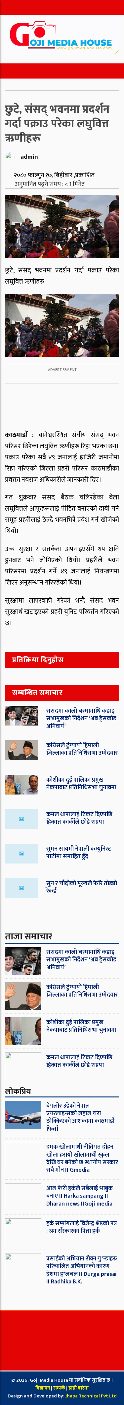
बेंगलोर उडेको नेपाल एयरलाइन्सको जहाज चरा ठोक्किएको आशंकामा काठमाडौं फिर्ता (80, 1117)
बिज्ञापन (42, 1388)
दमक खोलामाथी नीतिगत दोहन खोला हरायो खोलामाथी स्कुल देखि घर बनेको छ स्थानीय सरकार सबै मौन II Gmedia (82, 1158)
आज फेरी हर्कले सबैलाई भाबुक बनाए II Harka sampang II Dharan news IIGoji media (79, 1196)
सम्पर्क (59, 1388)
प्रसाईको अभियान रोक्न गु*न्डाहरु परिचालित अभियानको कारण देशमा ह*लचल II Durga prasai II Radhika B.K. (81, 1270)
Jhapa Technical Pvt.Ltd (91, 1396)
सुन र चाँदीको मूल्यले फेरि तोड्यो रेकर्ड (81, 887)
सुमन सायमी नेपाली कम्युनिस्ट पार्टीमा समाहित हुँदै (78, 853)
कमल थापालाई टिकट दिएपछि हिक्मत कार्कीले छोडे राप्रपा (79, 818)
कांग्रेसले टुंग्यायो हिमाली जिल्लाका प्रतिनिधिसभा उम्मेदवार (82, 749)
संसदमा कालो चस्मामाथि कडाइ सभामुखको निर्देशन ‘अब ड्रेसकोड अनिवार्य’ (81, 718)
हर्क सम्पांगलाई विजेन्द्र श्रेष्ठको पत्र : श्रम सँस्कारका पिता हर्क (81, 1227)
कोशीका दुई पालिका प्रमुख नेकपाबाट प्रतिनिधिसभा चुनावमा (81, 784)
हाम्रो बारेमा (78, 1388)
